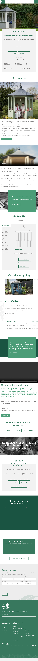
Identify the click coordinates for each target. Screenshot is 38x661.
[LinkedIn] (20, 59)
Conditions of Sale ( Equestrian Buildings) (30, 633)
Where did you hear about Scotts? (25, 581)
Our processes (5, 415)
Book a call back (13, 50)
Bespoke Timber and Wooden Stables (18, 626)
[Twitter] (18, 59)
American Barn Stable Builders (18, 628)
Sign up (19, 617)
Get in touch (17, 430)
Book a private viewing (24, 50)
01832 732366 (13, 645)
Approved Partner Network (30, 635)
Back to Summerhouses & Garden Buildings (19, 558)
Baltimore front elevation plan (23, 262)
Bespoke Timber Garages (17, 638)
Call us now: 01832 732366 (19, 53)
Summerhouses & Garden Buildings (6, 623)
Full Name (3, 576)
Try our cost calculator (15, 204)
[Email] (23, 59)
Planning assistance (23, 259)
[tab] (6, 225)
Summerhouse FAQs (13, 482)
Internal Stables (16, 633)
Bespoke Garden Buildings (6, 634)
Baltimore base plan (23, 266)
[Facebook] (15, 59)
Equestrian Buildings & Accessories (18, 623)
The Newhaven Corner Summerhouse (5, 630)
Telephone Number (28, 576)
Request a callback (8, 430)
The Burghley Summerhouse (7, 627)
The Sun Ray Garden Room (6, 632)
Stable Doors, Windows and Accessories (18, 631)
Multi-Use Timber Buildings (18, 640)
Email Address (15, 576)
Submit (4, 594)
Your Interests (4, 581)
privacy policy (24, 611)
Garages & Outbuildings (18, 636)
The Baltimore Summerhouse (7, 625)
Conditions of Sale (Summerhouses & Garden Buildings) (30, 629)
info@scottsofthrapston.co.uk (23, 645)
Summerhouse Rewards (23, 479)
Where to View (12, 479)
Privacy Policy (31, 590)
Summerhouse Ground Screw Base (19, 486)
